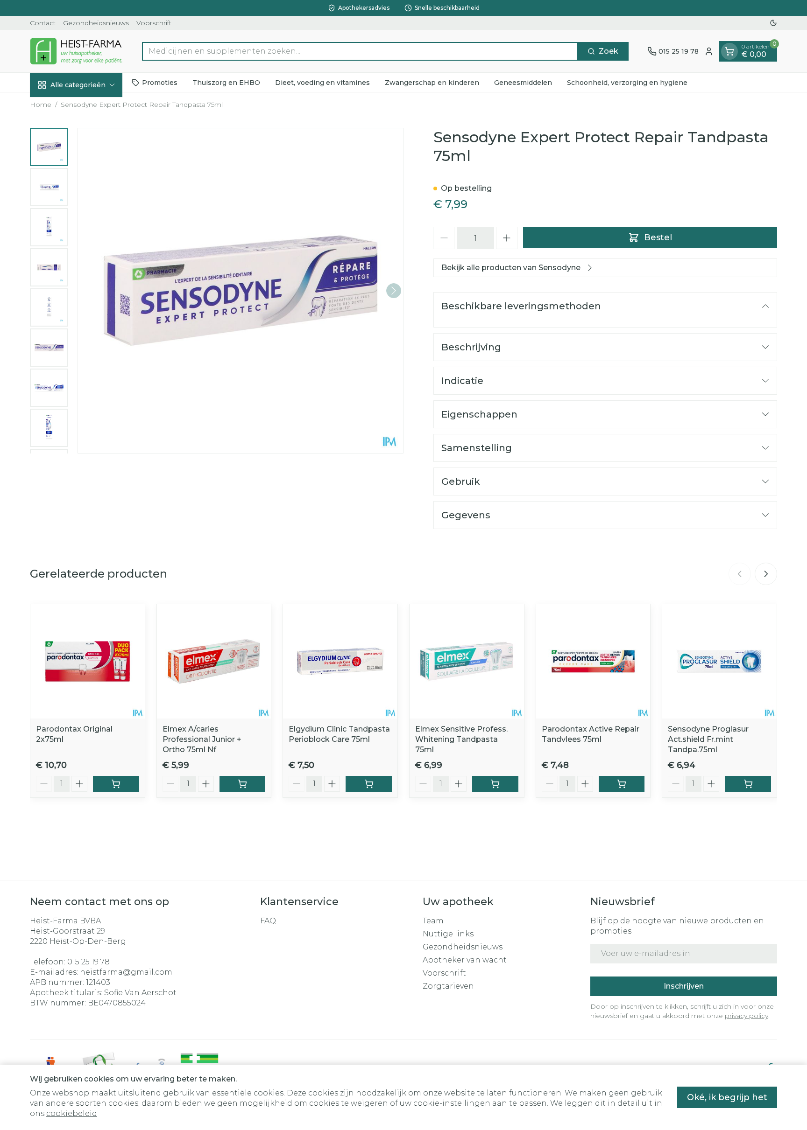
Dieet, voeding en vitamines (322, 82)
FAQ (268, 920)
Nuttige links (448, 933)
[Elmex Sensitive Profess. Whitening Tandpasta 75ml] (467, 661)
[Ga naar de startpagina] (76, 51)
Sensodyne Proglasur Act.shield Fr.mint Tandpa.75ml (708, 739)
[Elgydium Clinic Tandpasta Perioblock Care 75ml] (340, 661)
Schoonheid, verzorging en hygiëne (627, 82)
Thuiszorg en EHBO (226, 82)
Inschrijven (684, 986)
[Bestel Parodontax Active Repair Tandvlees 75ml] (622, 784)
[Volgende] (393, 290)
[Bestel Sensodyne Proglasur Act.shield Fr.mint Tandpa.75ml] (748, 784)
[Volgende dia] (766, 574)
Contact (43, 23)
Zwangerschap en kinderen (432, 82)
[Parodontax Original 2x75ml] (87, 661)
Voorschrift (153, 23)
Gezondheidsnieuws (96, 23)
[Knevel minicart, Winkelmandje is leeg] (729, 51)
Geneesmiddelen (523, 82)
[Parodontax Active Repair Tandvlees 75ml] (593, 661)
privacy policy (746, 1015)
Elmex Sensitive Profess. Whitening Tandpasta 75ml (461, 739)
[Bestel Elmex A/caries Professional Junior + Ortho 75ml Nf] (242, 784)
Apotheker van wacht (465, 960)
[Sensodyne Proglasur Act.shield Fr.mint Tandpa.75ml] (719, 661)
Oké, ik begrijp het (727, 1097)
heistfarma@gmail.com (126, 972)
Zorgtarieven (448, 986)
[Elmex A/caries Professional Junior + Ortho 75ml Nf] (214, 661)
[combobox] (360, 51)
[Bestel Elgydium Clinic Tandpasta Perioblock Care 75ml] (369, 784)
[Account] (709, 51)
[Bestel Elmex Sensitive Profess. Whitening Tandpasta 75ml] (495, 784)
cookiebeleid (71, 1113)
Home (40, 104)
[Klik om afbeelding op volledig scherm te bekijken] (240, 290)
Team (433, 920)
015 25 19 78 (88, 961)
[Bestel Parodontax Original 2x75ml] (116, 784)
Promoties (159, 82)
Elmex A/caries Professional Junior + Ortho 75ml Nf (202, 739)
